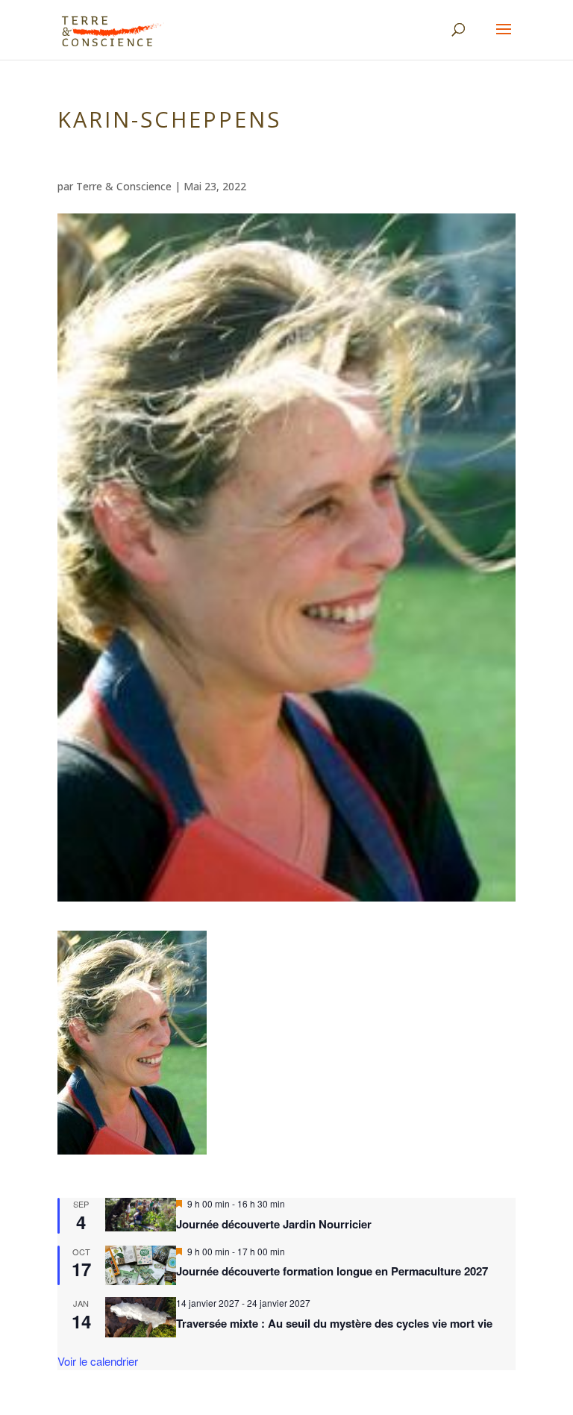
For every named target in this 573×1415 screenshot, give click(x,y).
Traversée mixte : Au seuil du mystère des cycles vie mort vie (334, 1323)
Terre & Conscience (124, 186)
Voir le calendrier (97, 1361)
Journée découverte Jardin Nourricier (274, 1224)
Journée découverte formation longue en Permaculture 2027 (332, 1271)
